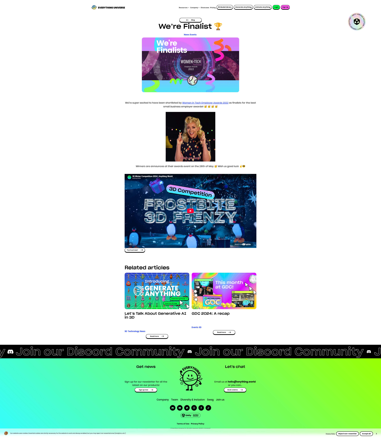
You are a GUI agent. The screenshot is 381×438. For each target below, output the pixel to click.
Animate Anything (262, 7)
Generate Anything (243, 7)
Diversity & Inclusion (192, 399)
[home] (104, 8)
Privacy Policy (330, 434)
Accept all (366, 434)
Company (163, 399)
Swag (210, 399)
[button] (184, 7)
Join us (220, 399)
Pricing (213, 7)
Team (174, 399)
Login (276, 7)
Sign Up (285, 7)
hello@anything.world (242, 381)
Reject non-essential (347, 434)
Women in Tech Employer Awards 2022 (205, 102)
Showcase (205, 7)
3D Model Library (224, 7)
